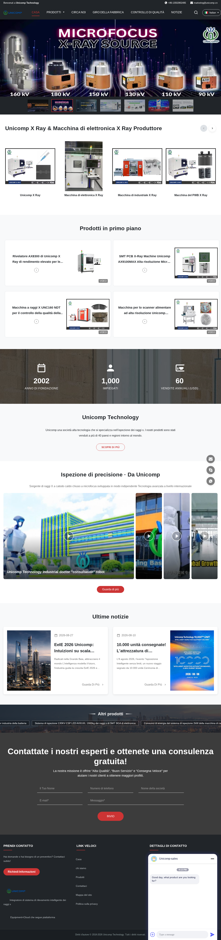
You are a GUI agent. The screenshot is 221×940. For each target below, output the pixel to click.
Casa (36, 12)
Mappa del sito (84, 895)
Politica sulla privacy (87, 903)
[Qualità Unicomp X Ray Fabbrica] (110, 58)
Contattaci (81, 886)
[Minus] (212, 859)
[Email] (210, 459)
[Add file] (152, 934)
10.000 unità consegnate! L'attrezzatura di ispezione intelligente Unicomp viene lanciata (141, 648)
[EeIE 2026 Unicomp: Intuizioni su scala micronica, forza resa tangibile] (29, 660)
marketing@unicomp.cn (206, 3)
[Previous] (203, 128)
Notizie (176, 12)
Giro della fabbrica (108, 12)
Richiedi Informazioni (21, 871)
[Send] (212, 934)
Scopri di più (111, 447)
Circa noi (78, 12)
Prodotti (54, 12)
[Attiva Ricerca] (196, 12)
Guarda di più (110, 589)
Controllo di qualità (147, 12)
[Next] (212, 128)
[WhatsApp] (210, 481)
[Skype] (210, 470)
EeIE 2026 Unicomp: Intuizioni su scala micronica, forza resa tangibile (74, 648)
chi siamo (81, 868)
